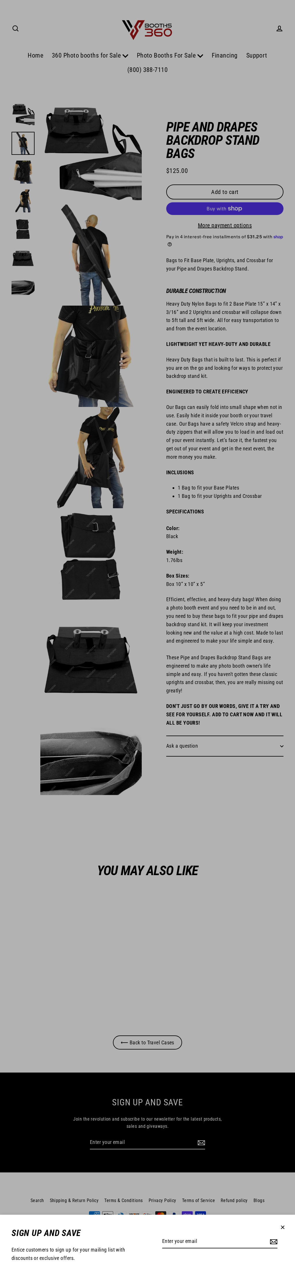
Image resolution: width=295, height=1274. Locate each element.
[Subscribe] (272, 1241)
